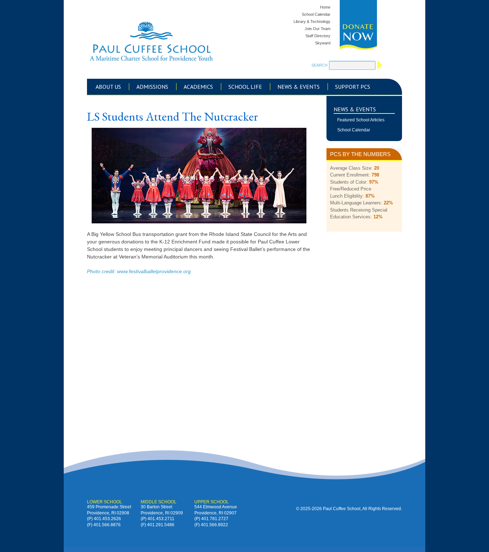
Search (319, 65)
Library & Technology (312, 21)
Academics (198, 86)
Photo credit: (102, 271)
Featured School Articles (360, 119)
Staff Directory (317, 36)
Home (325, 7)
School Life (245, 86)
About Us (108, 86)
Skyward (322, 43)
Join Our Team (317, 28)
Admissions (152, 86)
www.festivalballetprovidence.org (154, 271)
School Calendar (316, 14)
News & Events (298, 86)
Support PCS (352, 86)
